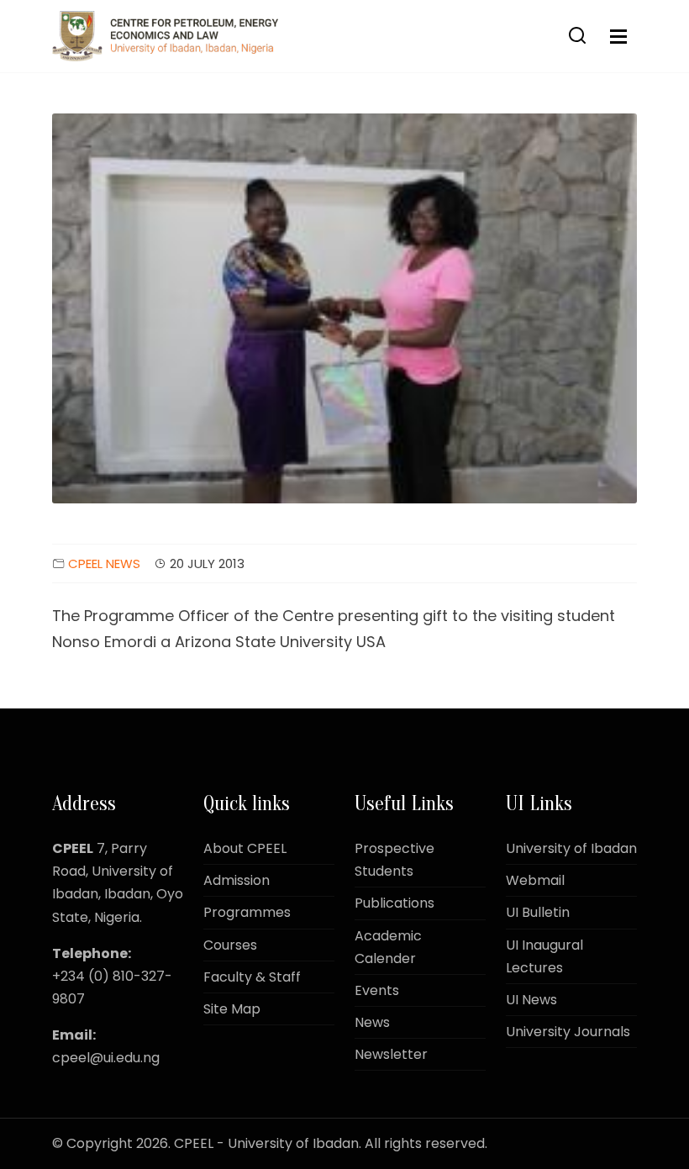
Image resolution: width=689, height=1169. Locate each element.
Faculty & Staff (252, 977)
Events (377, 990)
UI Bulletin (538, 912)
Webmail (535, 880)
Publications (394, 903)
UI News (531, 999)
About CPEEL (245, 848)
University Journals (568, 1031)
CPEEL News (104, 563)
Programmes (247, 912)
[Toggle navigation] (618, 36)
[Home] (165, 36)
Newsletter (391, 1054)
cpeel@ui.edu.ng (106, 1057)
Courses (230, 945)
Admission (236, 880)
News (372, 1022)
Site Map (231, 1009)
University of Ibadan (571, 848)
